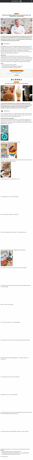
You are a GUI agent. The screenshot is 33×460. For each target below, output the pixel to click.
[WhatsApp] (21, 80)
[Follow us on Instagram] (15, 80)
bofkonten (2, 123)
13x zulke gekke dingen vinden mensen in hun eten (11, 454)
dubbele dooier (20, 120)
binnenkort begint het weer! (24, 46)
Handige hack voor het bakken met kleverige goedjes (11, 67)
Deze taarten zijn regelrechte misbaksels (9, 64)
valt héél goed (3, 122)
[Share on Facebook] (12, 80)
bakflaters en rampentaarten (18, 61)
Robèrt (15, 50)
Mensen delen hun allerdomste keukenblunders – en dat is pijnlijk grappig (15, 452)
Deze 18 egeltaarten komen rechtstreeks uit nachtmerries (12, 66)
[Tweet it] (13, 80)
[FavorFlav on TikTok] (19, 80)
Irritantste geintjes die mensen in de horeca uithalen (11, 451)
